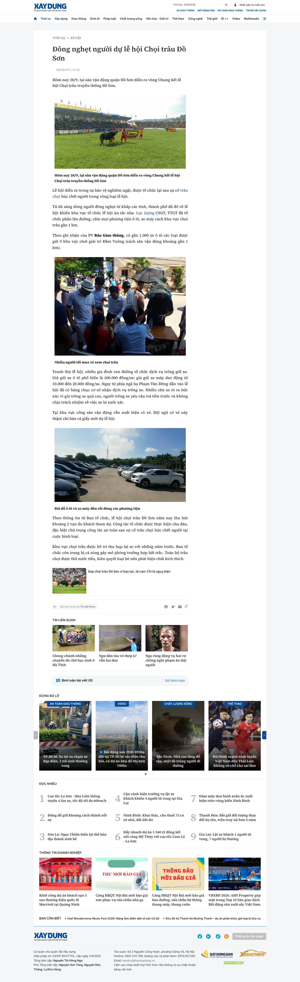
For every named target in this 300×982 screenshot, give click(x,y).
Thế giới (212, 18)
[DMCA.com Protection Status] (233, 963)
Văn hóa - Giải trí (157, 18)
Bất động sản (206, 10)
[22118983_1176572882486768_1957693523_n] (120, 306)
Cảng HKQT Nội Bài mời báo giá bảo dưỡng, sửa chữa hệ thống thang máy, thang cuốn (178, 900)
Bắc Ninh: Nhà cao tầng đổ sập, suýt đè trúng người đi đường (178, 761)
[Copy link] (186, 607)
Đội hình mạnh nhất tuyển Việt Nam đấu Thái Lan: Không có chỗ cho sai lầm (235, 761)
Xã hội (75, 38)
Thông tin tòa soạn (249, 936)
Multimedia (251, 18)
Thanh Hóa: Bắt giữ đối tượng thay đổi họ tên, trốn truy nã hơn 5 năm (227, 817)
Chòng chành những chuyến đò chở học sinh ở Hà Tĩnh (73, 660)
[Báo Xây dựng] (50, 7)
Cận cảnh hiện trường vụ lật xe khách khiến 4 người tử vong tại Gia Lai (152, 798)
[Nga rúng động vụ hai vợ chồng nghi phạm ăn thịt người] (166, 638)
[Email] (180, 607)
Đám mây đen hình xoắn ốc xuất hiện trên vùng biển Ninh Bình (226, 798)
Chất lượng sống (131, 18)
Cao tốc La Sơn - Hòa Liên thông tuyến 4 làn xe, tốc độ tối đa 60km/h (77, 798)
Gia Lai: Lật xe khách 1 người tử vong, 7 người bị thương (225, 836)
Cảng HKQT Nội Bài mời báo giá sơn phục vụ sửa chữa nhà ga (122, 897)
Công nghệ (195, 18)
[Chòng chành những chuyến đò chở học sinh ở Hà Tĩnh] (73, 638)
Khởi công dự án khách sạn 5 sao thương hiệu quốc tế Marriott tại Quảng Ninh (63, 900)
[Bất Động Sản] (217, 954)
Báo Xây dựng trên (70, 606)
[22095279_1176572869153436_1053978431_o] (120, 465)
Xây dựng (61, 18)
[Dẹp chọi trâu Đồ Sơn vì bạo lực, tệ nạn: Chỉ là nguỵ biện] (69, 580)
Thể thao (178, 18)
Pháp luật (109, 18)
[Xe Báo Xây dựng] (252, 953)
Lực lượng (145, 213)
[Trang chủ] (35, 18)
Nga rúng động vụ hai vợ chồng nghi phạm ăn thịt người (165, 660)
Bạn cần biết (50, 918)
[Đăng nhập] (235, 4)
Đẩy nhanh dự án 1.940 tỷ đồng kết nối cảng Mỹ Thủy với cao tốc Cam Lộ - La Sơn (154, 836)
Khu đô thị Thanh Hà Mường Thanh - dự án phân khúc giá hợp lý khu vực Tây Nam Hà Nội (225, 918)
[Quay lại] (54, 606)
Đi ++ (224, 18)
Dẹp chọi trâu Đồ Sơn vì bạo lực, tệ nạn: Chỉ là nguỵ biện (129, 571)
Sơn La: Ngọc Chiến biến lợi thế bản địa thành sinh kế (77, 836)
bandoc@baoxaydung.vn (138, 960)
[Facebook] (166, 607)
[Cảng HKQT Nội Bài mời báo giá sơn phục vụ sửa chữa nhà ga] (122, 874)
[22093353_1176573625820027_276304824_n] (120, 132)
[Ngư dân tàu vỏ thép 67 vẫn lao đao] (120, 638)
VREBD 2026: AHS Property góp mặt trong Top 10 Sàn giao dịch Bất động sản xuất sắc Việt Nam (235, 900)
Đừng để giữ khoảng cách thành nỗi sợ (77, 817)
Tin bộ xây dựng (256, 10)
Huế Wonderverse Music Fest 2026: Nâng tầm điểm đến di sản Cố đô (113, 918)
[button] (145, 774)
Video (236, 18)
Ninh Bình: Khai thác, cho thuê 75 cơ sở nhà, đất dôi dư (153, 817)
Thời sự (46, 18)
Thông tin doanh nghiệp (60, 853)
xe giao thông (185, 10)
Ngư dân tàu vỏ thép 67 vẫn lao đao (118, 658)
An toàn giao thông (230, 10)
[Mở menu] (264, 18)
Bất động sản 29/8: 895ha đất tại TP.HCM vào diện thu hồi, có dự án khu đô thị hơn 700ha (121, 759)
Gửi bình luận (175, 681)
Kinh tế (95, 18)
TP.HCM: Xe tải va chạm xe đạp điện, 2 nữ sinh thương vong (65, 761)
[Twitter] (173, 607)
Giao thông (78, 18)
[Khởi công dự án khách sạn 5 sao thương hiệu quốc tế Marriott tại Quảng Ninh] (65, 874)
